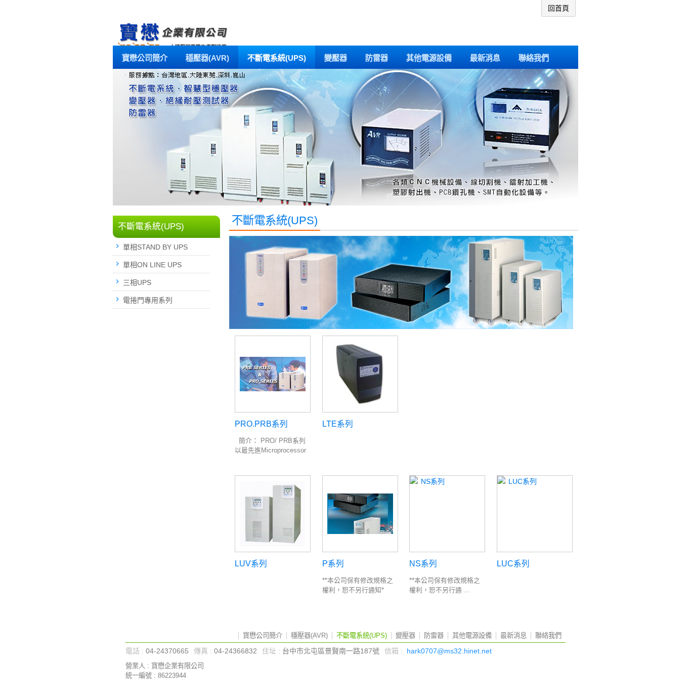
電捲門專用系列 (147, 300)
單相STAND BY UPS (155, 247)
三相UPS (137, 282)
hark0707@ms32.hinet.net (449, 651)
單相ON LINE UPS (152, 265)
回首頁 (558, 8)
